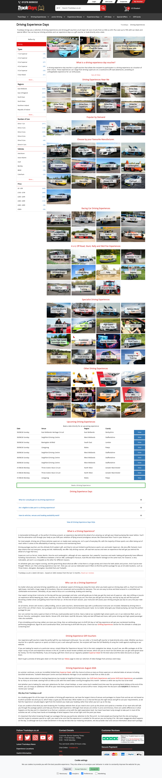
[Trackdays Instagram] (35, 740)
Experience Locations (25, 749)
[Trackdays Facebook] (20, 740)
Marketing (102, 773)
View (139, 432)
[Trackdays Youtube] (42, 740)
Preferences (88, 773)
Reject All (67, 769)
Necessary (63, 773)
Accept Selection (81, 769)
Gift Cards (108, 1)
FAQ (60, 751)
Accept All (94, 769)
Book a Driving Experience (81, 485)
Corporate (123, 1)
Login (94, 1)
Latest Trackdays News (26, 744)
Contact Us (73, 747)
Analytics (75, 773)
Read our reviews (87, 573)
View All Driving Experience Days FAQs (81, 522)
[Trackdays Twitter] (27, 740)
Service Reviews (134, 739)
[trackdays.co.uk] (31, 11)
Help (61, 755)
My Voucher (138, 1)
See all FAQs (95, 75)
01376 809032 (30, 2)
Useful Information (24, 753)
